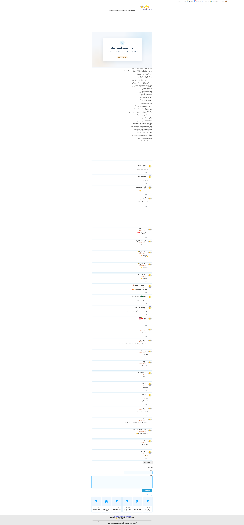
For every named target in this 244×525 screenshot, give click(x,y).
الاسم (151, 470)
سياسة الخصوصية (122, 516)
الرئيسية (222, 1)
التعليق (151, 475)
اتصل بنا (114, 516)
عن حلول (117, 516)
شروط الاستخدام (128, 516)
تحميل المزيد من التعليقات (147, 462)
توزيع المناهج (198, 1)
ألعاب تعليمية (207, 1)
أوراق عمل (191, 1)
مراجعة (185, 1)
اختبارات (179, 1)
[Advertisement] (122, 23)
